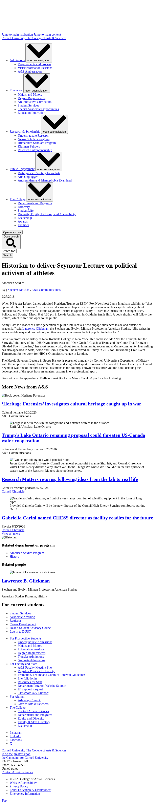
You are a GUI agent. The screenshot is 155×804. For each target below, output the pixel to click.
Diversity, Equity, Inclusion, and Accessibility (47, 214)
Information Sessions (31, 649)
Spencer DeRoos (19, 289)
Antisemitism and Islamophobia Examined (45, 180)
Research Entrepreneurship (35, 150)
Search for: (9, 251)
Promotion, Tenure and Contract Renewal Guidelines (51, 674)
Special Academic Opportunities (38, 109)
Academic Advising (22, 617)
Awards (23, 221)
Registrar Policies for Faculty (36, 671)
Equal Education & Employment (30, 790)
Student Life (26, 210)
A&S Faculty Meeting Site (35, 667)
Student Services (28, 105)
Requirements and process (34, 64)
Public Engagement (22, 169)
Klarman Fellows (29, 146)
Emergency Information (25, 793)
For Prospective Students (25, 638)
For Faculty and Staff (23, 664)
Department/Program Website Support (42, 685)
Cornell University (14, 38)
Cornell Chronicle (13, 491)
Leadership (25, 217)
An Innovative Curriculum (34, 101)
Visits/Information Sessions (35, 68)
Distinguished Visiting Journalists (39, 173)
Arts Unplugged (28, 176)
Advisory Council (29, 700)
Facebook (16, 740)
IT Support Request (30, 689)
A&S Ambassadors (30, 71)
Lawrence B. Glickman (26, 580)
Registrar (15, 620)
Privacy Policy (19, 786)
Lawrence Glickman (35, 328)
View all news (11, 533)
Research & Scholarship (25, 131)
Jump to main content (47, 34)
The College (17, 199)
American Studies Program (27, 553)
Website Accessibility (23, 782)
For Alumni (17, 696)
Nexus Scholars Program (33, 139)
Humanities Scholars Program (37, 143)
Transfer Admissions (31, 656)
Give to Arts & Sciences (33, 704)
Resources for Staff (30, 682)
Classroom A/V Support (33, 693)
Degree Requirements (31, 98)
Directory (24, 207)
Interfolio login (27, 678)
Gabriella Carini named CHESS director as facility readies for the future (77, 517)
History (14, 556)
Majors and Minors (30, 94)
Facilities (23, 225)
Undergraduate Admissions (35, 642)
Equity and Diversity (31, 718)
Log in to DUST (20, 631)
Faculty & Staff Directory (34, 722)
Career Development (23, 624)
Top (4, 800)
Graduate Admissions (31, 660)
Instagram (16, 732)
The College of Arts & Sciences (46, 38)
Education (16, 90)
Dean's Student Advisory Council (31, 628)
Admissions (17, 60)
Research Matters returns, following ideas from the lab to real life (70, 479)
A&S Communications (46, 289)
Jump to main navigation (18, 34)
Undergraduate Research (33, 135)
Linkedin (15, 736)
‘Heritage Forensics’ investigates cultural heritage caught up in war (71, 403)
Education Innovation (31, 112)
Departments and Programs (35, 203)
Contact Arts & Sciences (33, 711)
